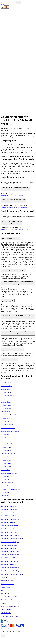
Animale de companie (7, 584)
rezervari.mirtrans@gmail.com (10, 606)
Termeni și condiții (6, 600)
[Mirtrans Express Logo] (8, 2)
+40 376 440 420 (6, 609)
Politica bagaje (5, 587)
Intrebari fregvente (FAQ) (8, 580)
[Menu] (18, 2)
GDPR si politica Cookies (9, 597)
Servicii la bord (5, 590)
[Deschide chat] (3, 635)
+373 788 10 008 (6, 613)
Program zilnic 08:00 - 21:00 (9, 616)
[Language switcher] (6, 7)
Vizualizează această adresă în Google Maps (14, 195)
